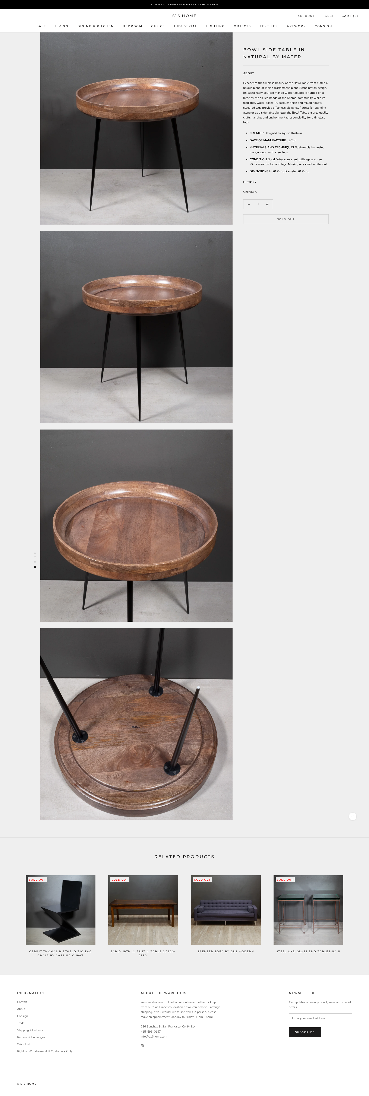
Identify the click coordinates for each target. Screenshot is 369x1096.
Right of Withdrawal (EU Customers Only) (45, 1051)
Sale (41, 26)
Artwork (296, 26)
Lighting (215, 26)
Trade (20, 1023)
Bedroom (132, 26)
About (21, 1009)
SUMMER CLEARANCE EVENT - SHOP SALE (184, 4)
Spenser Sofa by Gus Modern (226, 951)
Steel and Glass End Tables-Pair (308, 951)
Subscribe (305, 1032)
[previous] (13, 911)
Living (62, 26)
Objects (242, 26)
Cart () (350, 16)
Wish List (23, 1044)
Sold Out (286, 219)
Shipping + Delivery (30, 1030)
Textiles (269, 26)
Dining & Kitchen (96, 26)
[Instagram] (142, 1045)
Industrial (185, 26)
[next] (355, 911)
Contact (22, 1002)
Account (306, 16)
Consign (323, 26)
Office (158, 26)
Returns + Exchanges (31, 1037)
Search (328, 16)
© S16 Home (27, 1083)
